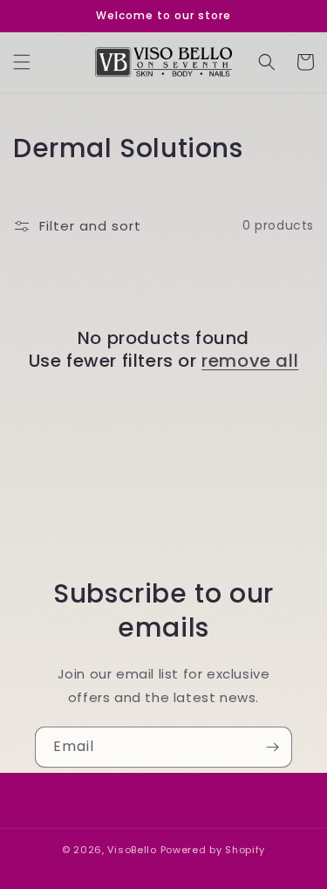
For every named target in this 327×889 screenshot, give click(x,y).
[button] (22, 62)
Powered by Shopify (213, 850)
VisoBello (131, 850)
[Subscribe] (272, 747)
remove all (249, 360)
